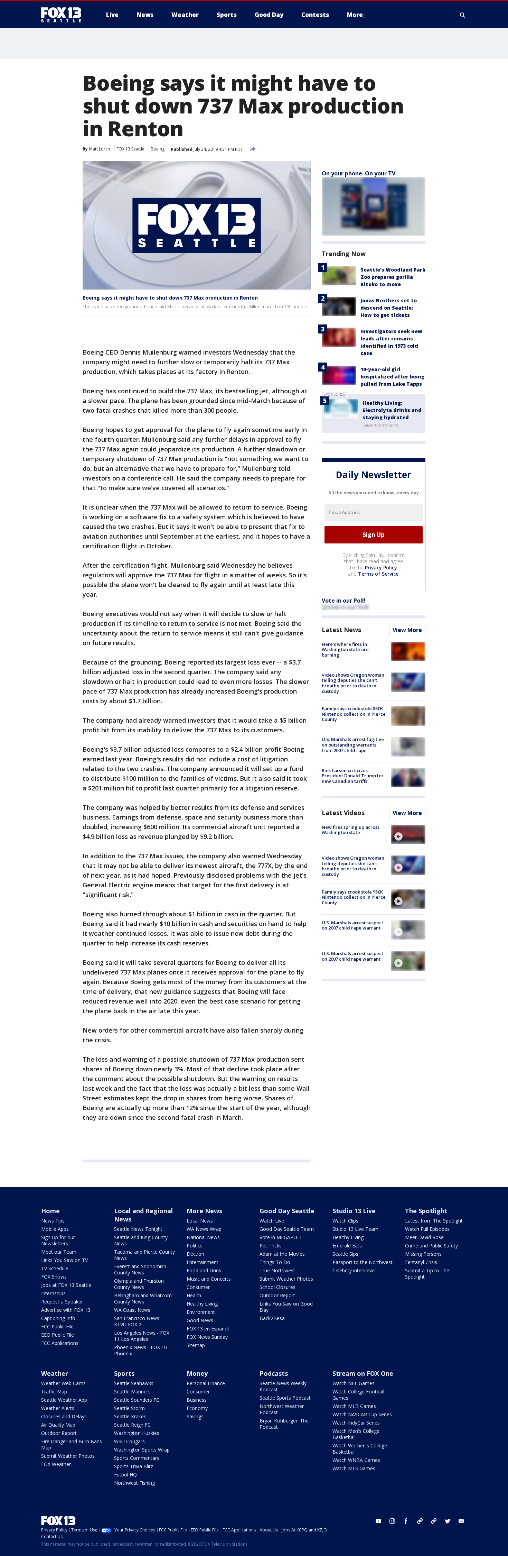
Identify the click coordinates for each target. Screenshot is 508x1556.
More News (204, 1211)
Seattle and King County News (141, 1240)
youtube (378, 1521)
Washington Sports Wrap (142, 1449)
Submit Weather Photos (286, 1278)
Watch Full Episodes (427, 1229)
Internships (53, 1293)
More (355, 15)
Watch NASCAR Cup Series (362, 1414)
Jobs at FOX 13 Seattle (66, 1285)
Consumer (198, 1287)
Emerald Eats (347, 1245)
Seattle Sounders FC (136, 1400)
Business (197, 1400)
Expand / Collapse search (463, 15)
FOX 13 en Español (208, 1328)
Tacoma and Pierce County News (144, 1254)
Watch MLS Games (353, 1468)
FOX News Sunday (207, 1337)
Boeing (157, 149)
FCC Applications (59, 1343)
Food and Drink (204, 1270)
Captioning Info (58, 1318)
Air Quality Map (58, 1424)
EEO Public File (57, 1334)
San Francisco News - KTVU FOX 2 (138, 1321)
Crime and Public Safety (431, 1245)
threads (433, 1521)
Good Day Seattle (287, 1211)
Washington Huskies (136, 1433)
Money (197, 1373)
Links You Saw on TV (64, 1260)
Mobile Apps (55, 1229)
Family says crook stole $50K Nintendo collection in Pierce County (354, 713)
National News (203, 1237)
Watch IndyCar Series (356, 1422)
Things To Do (275, 1262)
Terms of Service (378, 573)
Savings (195, 1416)
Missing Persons (423, 1254)
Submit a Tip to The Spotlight (427, 1273)
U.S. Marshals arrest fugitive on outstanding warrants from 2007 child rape (353, 744)
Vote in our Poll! (344, 600)
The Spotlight (426, 1211)
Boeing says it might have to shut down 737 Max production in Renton (170, 297)
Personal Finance (206, 1383)
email (461, 1521)
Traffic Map (54, 1391)
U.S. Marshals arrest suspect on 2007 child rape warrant (352, 925)
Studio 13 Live (354, 1211)
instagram (392, 1521)
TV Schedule (54, 1268)
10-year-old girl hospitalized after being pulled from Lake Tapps (392, 376)
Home (50, 1211)
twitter (447, 1521)
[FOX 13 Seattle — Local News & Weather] (64, 15)
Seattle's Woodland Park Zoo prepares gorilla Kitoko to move (392, 276)
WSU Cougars (129, 1441)
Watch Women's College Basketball (359, 1448)
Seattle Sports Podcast (285, 1397)
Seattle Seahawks (133, 1383)
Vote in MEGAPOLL (281, 1237)
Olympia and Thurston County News (139, 1284)
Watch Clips (345, 1220)
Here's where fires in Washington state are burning (345, 649)
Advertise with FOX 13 (65, 1310)
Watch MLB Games (354, 1406)
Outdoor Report (277, 1295)
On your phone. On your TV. (359, 173)
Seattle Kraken (130, 1416)
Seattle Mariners (132, 1391)
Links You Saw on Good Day (286, 1306)
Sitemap (196, 1345)
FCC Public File (57, 1326)
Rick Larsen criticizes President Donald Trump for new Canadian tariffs (353, 775)
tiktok (419, 1521)
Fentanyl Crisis (421, 1262)
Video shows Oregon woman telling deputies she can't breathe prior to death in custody (353, 683)
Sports (124, 1373)
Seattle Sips (345, 1254)
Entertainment (202, 1262)
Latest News (341, 629)
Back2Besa (272, 1318)
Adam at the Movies (282, 1254)
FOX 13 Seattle (130, 149)
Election (195, 1254)
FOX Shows (54, 1276)
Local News (200, 1220)
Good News (200, 1320)
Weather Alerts (57, 1408)
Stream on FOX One (362, 1373)
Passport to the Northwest (362, 1262)
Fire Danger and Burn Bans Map (71, 1444)
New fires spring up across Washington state (350, 830)
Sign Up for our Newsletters (58, 1240)
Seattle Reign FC (132, 1424)
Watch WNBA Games (356, 1460)
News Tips (53, 1220)
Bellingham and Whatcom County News (143, 1298)
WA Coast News (132, 1310)
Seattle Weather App (64, 1400)
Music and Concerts (209, 1278)
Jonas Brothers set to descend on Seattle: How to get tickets (388, 307)
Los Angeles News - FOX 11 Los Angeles (141, 1335)
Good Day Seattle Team (287, 1229)
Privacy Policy (381, 567)
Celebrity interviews (354, 1270)
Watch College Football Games (358, 1394)
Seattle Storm (129, 1408)
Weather (54, 1373)
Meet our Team (58, 1251)
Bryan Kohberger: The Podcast (284, 1423)
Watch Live (272, 1220)
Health (194, 1295)
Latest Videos (343, 812)
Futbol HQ (125, 1474)
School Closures (277, 1287)
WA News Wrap (204, 1229)
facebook (406, 1521)
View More (407, 630)
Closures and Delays (64, 1416)
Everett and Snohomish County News (140, 1269)
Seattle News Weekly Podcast (283, 1386)
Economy (197, 1408)
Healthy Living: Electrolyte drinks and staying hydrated (392, 410)
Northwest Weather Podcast (282, 1409)
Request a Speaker (62, 1301)
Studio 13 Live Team (355, 1229)
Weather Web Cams (63, 1383)
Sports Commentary (136, 1458)
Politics (195, 1245)
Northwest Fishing (134, 1483)
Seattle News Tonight (138, 1229)
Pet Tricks (271, 1245)
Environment (201, 1312)
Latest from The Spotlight (434, 1220)
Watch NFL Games (353, 1383)
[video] (408, 834)
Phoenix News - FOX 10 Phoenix (140, 1350)
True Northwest (277, 1270)
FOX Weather (56, 1464)
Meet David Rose (424, 1237)
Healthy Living (202, 1303)
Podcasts (274, 1373)
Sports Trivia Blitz (133, 1466)
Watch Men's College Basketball (355, 1434)
